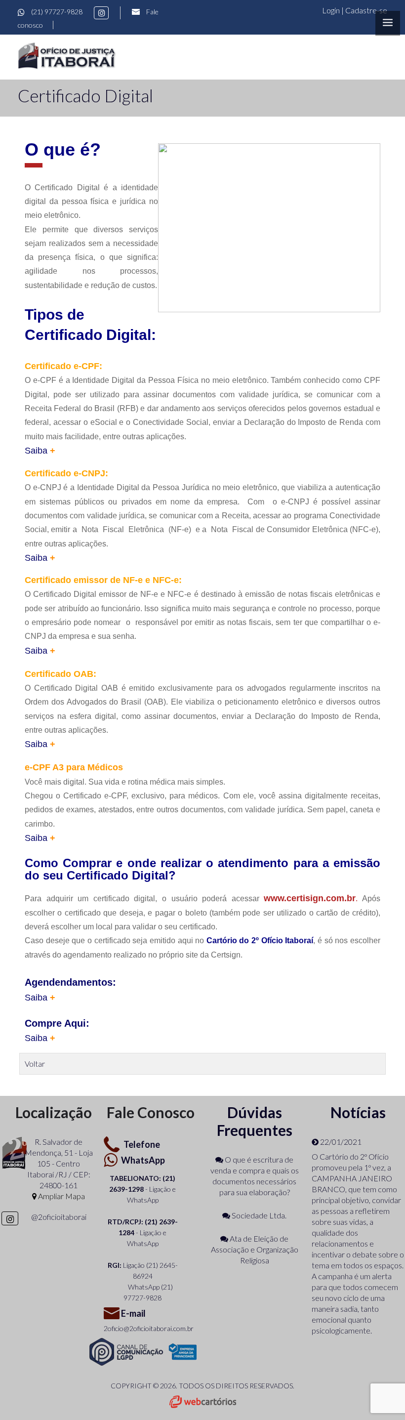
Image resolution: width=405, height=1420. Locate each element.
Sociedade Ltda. (258, 1215)
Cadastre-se (366, 10)
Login (331, 10)
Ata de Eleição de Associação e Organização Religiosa (254, 1249)
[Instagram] (101, 12)
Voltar (35, 1063)
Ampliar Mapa (61, 1196)
